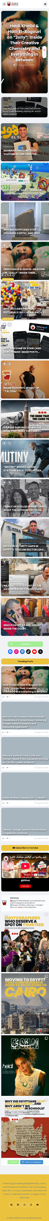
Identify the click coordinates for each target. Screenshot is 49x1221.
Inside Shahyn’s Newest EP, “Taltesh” (19, 114)
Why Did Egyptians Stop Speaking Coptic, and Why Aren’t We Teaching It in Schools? (22, 231)
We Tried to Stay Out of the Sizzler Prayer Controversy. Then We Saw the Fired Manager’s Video (23, 587)
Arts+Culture (8, 226)
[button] (4, 4)
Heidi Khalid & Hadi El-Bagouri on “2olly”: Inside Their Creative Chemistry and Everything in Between (24, 43)
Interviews (7, 265)
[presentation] (44, 85)
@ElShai (25, 880)
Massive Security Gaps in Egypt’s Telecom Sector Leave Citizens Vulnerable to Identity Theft (24, 547)
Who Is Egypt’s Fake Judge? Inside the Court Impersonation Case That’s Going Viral (23, 627)
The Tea (7, 186)
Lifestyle (6, 112)
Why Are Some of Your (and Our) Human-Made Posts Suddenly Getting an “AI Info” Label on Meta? (24, 350)
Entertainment (9, 147)
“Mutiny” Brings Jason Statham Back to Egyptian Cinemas (22, 468)
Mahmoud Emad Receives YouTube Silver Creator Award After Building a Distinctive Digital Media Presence (21, 152)
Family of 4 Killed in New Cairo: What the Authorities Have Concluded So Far (25, 508)
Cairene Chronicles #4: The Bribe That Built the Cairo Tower (22, 429)
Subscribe (25, 886)
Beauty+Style (9, 305)
